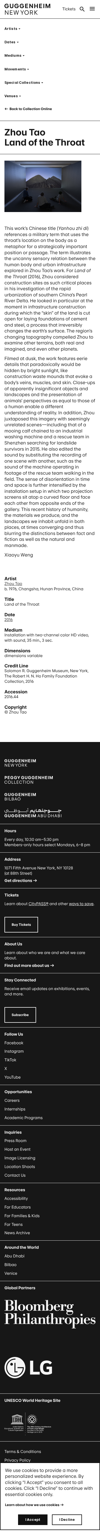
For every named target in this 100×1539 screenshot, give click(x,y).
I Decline (67, 1519)
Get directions (18, 880)
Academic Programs (23, 1117)
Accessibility (16, 1198)
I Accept (32, 1519)
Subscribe (20, 1015)
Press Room (15, 1140)
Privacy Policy (17, 1460)
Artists (14, 29)
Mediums (16, 55)
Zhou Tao (13, 583)
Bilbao (10, 1264)
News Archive (17, 1233)
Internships (14, 1109)
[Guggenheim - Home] (27, 9)
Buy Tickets (21, 924)
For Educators (17, 1207)
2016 (8, 619)
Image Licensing (19, 1158)
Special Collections (25, 82)
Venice (10, 1273)
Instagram (14, 1051)
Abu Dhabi (14, 1256)
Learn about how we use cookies (32, 1505)
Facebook (13, 1043)
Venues (14, 96)
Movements (18, 69)
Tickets (69, 9)
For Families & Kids (22, 1216)
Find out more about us (26, 965)
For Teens (13, 1224)
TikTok (10, 1060)
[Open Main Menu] (92, 9)
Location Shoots (19, 1166)
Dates (13, 42)
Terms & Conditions (22, 1451)
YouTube (12, 1077)
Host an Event (17, 1149)
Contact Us (15, 1175)
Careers (12, 1100)
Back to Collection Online (30, 109)
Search (82, 9)
